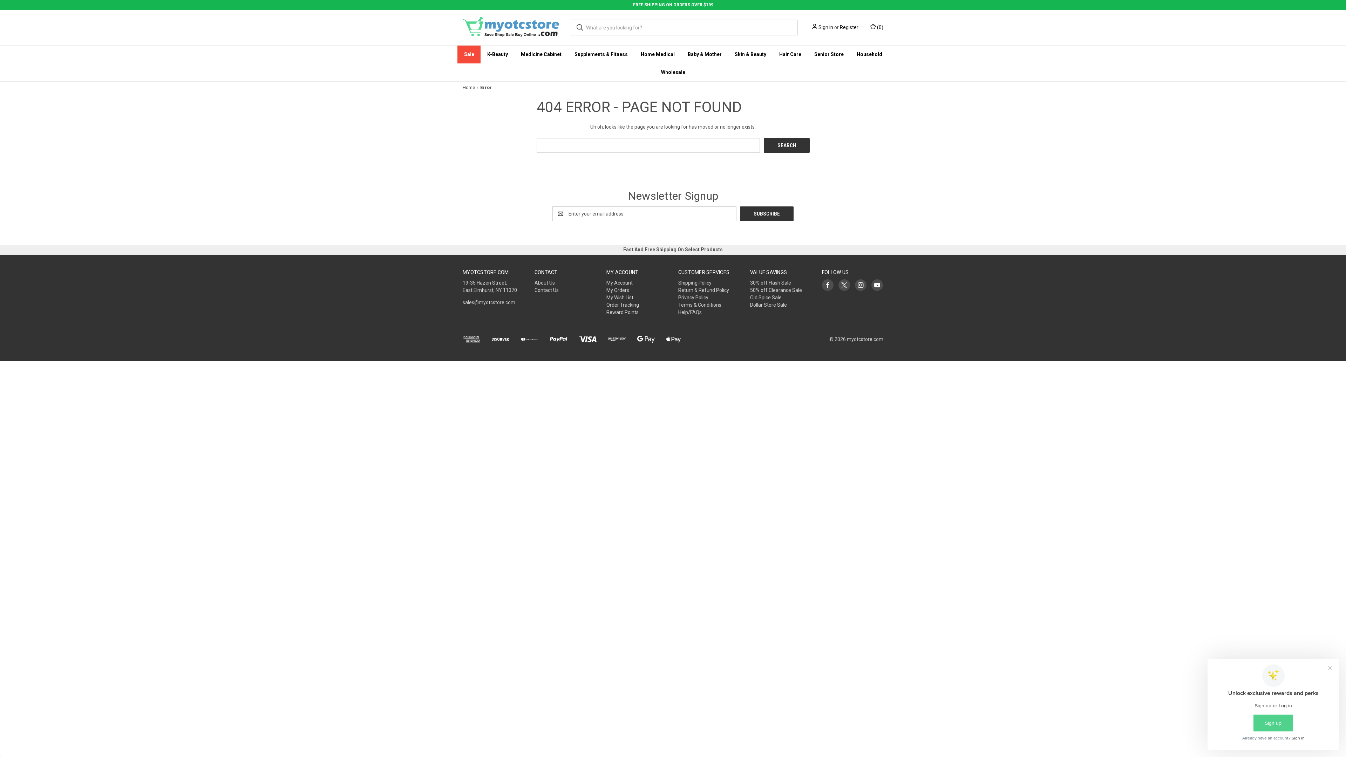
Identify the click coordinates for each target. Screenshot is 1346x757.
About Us (545, 283)
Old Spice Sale (766, 297)
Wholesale (673, 72)
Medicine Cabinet (541, 54)
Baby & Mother (705, 54)
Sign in (825, 27)
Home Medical (658, 54)
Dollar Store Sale (768, 305)
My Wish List (619, 297)
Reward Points (622, 312)
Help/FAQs (690, 312)
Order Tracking (622, 305)
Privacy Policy (693, 297)
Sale (469, 54)
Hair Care (790, 54)
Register (849, 27)
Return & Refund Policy (703, 290)
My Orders (617, 290)
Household (869, 54)
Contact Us (547, 290)
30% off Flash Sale (770, 283)
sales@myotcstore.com (489, 302)
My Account (619, 283)
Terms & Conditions (699, 305)
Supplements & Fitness (601, 54)
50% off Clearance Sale (776, 290)
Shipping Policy (695, 283)
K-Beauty (497, 54)
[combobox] (684, 27)
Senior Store (829, 54)
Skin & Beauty (750, 54)
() (879, 27)
